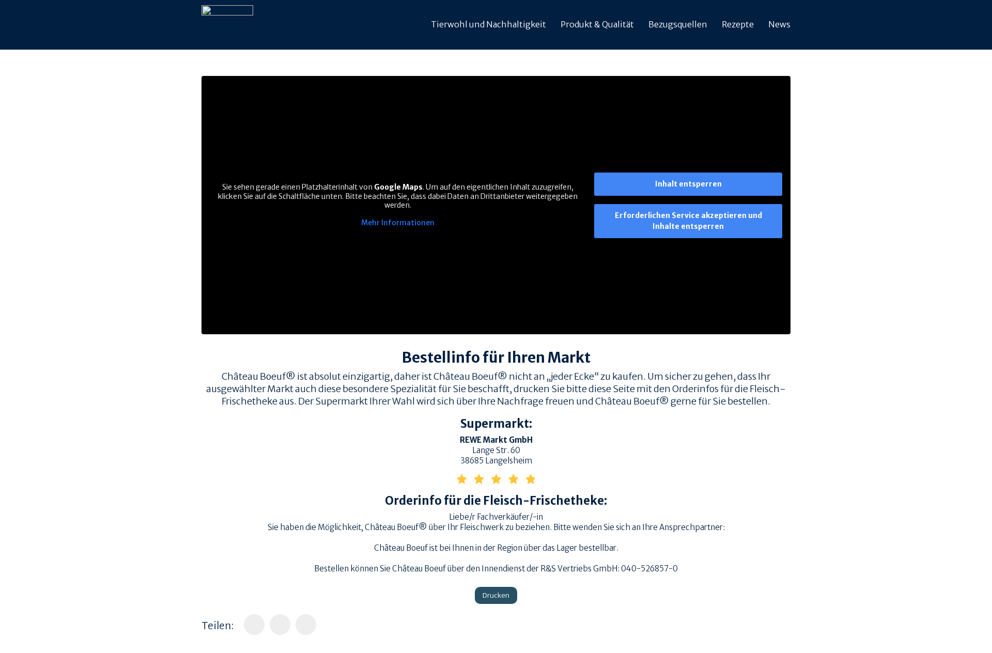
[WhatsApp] (280, 624)
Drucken (496, 595)
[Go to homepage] (227, 24)
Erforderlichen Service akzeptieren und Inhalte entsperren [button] (688, 221)
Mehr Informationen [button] (398, 223)
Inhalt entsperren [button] (688, 184)
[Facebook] (254, 624)
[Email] (306, 624)
